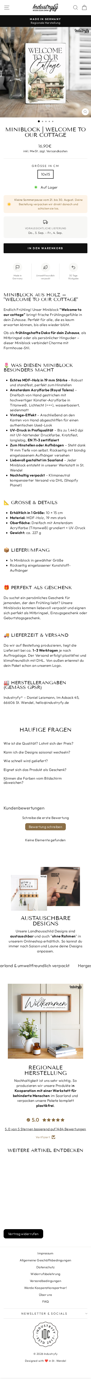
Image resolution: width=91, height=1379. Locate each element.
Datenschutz (45, 1267)
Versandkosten (57, 151)
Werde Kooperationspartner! (45, 1288)
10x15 (45, 174)
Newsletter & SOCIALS (44, 1313)
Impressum (45, 1253)
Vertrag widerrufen (23, 1234)
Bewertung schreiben (45, 827)
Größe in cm (45, 166)
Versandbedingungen (45, 1281)
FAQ (45, 1301)
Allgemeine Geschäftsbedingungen (45, 1260)
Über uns (45, 1295)
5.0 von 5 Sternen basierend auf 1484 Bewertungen (45, 1129)
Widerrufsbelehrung (45, 1274)
